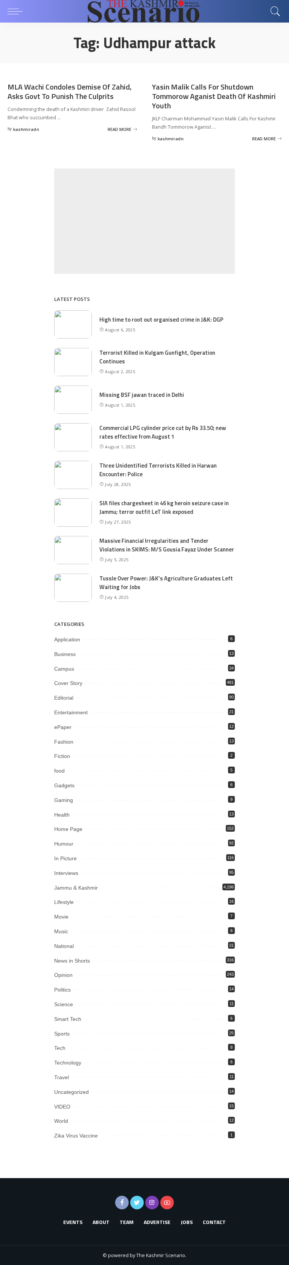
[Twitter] (137, 1202)
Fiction (62, 756)
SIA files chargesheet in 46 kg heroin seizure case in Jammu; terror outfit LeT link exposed (164, 507)
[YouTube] (167, 1202)
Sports (62, 1034)
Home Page (68, 829)
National (64, 946)
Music (61, 931)
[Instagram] (152, 1202)
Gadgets (64, 785)
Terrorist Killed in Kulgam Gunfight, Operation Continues (157, 357)
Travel (61, 1077)
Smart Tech (67, 1019)
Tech (59, 1048)
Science (63, 1004)
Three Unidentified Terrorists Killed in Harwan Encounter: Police (158, 469)
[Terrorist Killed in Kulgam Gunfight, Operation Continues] (73, 362)
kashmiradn (26, 129)
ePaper (62, 727)
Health (62, 815)
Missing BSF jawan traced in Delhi (141, 394)
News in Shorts (72, 961)
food (59, 771)
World (61, 1121)
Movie (61, 917)
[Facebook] (122, 1202)
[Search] (273, 11)
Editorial (63, 698)
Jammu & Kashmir (76, 888)
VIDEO (62, 1107)
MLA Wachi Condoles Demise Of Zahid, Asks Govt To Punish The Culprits (70, 91)
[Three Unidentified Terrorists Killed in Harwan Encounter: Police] (73, 475)
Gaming (63, 800)
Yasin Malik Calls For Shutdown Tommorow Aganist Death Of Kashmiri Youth (214, 96)
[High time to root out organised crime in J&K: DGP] (73, 324)
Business (65, 654)
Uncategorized (71, 1092)
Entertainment (71, 712)
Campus (64, 669)
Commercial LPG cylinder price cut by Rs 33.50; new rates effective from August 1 (162, 432)
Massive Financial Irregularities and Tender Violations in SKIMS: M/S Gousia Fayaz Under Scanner (166, 545)
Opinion (63, 975)
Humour (63, 844)
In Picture (65, 858)
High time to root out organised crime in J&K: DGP (161, 319)
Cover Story (68, 683)
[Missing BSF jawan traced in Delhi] (73, 400)
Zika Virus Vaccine (76, 1136)
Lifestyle (64, 902)
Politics (62, 990)
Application (67, 639)
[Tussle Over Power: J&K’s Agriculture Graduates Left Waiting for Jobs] (73, 588)
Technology (67, 1063)
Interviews (66, 873)
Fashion (63, 742)
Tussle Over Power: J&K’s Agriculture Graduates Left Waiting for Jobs (166, 582)
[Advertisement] (144, 221)
